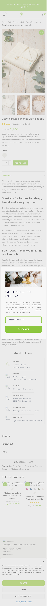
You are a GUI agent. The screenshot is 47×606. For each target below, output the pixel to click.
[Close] (43, 270)
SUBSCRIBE (23, 329)
